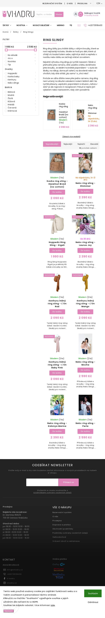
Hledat (59, 14)
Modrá (22, 95)
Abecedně (94, 144)
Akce (22, 58)
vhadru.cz (12, 583)
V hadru (11, 578)
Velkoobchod (59, 537)
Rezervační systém (52, 3)
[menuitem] (8, 25)
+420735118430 (14, 574)
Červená (22, 107)
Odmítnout (93, 602)
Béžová (22, 92)
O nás (70, 3)
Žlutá (22, 98)
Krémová (22, 111)
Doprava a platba (61, 525)
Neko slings (22, 82)
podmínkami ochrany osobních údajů (52, 493)
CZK (98, 3)
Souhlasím (93, 593)
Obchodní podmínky (62, 529)
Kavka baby (22, 76)
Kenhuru (22, 79)
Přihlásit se (68, 482)
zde (53, 605)
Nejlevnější (68, 144)
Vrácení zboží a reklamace (66, 541)
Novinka (22, 61)
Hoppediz (22, 73)
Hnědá (22, 104)
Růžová (22, 101)
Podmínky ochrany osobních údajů (70, 533)
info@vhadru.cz (15, 570)
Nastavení (9, 611)
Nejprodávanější (52, 144)
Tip (22, 64)
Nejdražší (81, 144)
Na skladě (22, 55)
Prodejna (82, 3)
